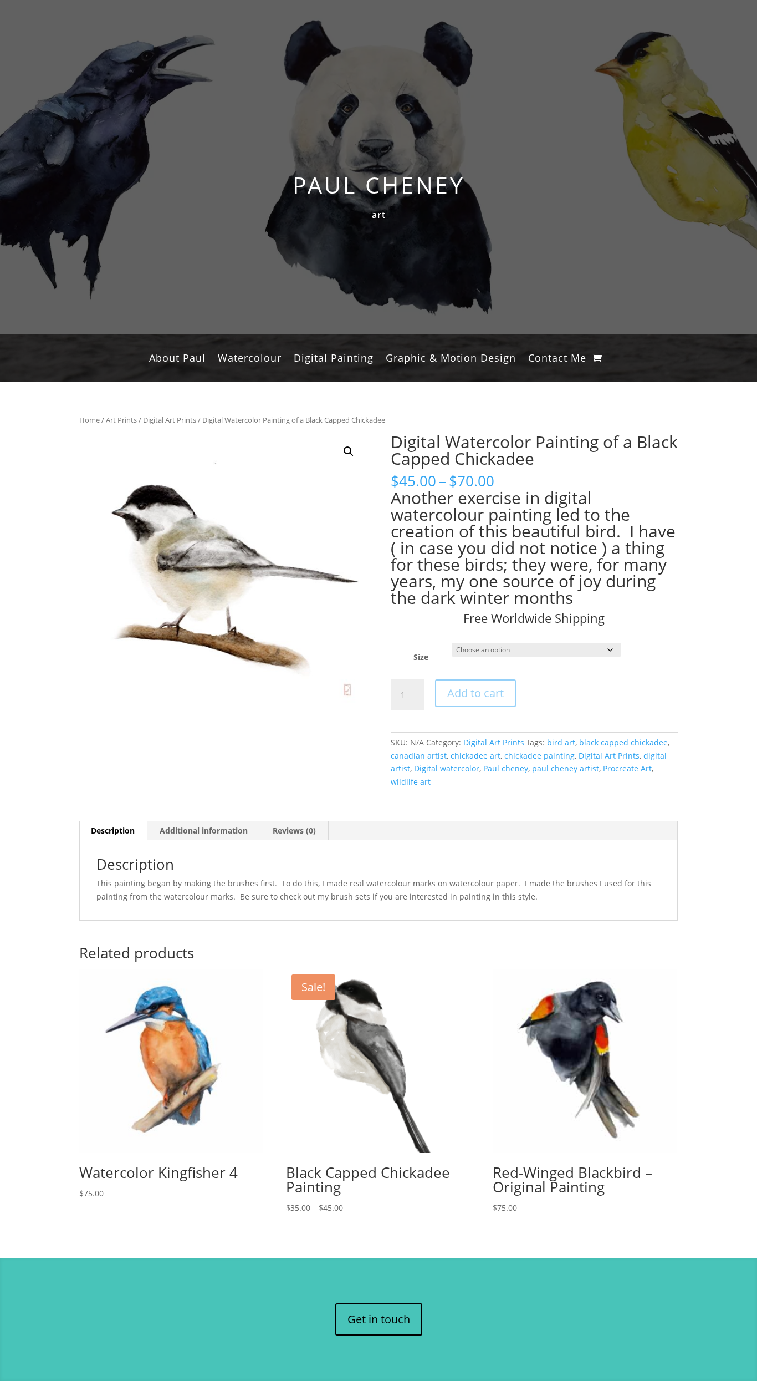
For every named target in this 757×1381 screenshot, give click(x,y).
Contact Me (557, 359)
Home (89, 420)
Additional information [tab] (204, 830)
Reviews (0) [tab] (294, 830)
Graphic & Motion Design (451, 359)
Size (420, 657)
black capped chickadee (623, 742)
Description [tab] (113, 830)
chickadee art (475, 755)
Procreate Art (627, 768)
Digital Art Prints (169, 420)
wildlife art (411, 781)
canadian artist (419, 755)
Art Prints (121, 420)
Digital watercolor (446, 768)
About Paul (177, 359)
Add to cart (475, 693)
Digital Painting (334, 359)
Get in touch (378, 1319)
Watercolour (250, 359)
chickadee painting (539, 755)
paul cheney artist (565, 768)
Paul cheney (505, 768)
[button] (349, 451)
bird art (561, 742)
